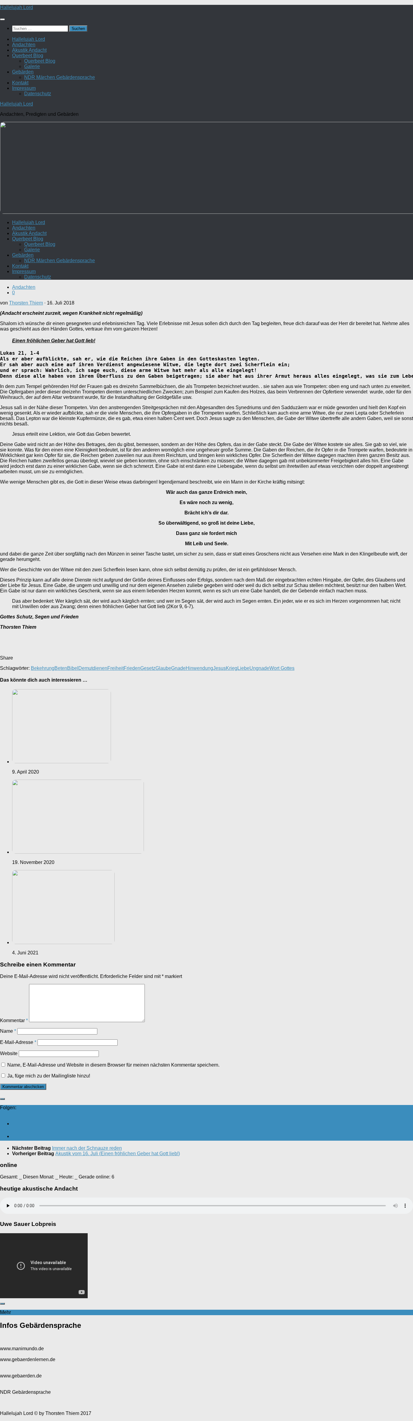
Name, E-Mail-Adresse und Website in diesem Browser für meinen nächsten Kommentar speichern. (113, 1064)
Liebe (243, 668)
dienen (100, 668)
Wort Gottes (281, 668)
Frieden (132, 668)
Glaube (163, 668)
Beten (60, 668)
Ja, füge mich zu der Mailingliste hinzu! (48, 1075)
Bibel (72, 668)
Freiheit (115, 668)
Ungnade (259, 668)
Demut (85, 668)
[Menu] (2, 19)
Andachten (23, 44)
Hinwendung (199, 668)
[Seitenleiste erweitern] (2, 1099)
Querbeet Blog (27, 55)
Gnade (178, 668)
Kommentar (14, 1020)
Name (8, 1031)
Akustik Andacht (29, 50)
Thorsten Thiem (26, 302)
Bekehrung (42, 668)
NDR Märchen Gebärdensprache (59, 77)
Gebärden (23, 71)
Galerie (32, 66)
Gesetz (147, 668)
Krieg (231, 668)
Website (9, 1053)
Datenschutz (37, 93)
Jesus (219, 668)
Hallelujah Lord (16, 7)
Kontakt (20, 82)
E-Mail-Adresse (18, 1042)
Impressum (24, 88)
